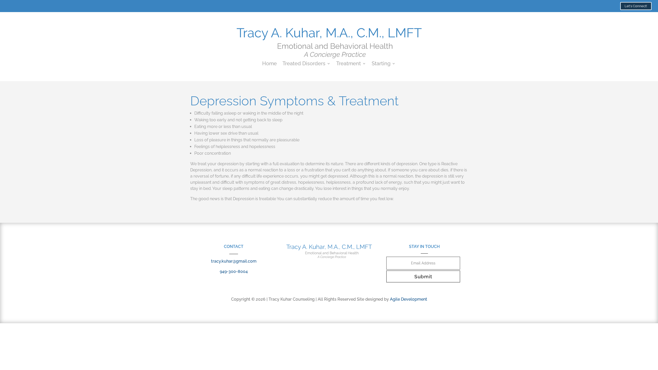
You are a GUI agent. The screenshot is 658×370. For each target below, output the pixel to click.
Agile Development (408, 299)
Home (269, 64)
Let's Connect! (636, 6)
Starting (381, 64)
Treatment (348, 64)
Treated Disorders (303, 64)
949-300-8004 (234, 271)
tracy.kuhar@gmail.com (234, 261)
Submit (423, 276)
